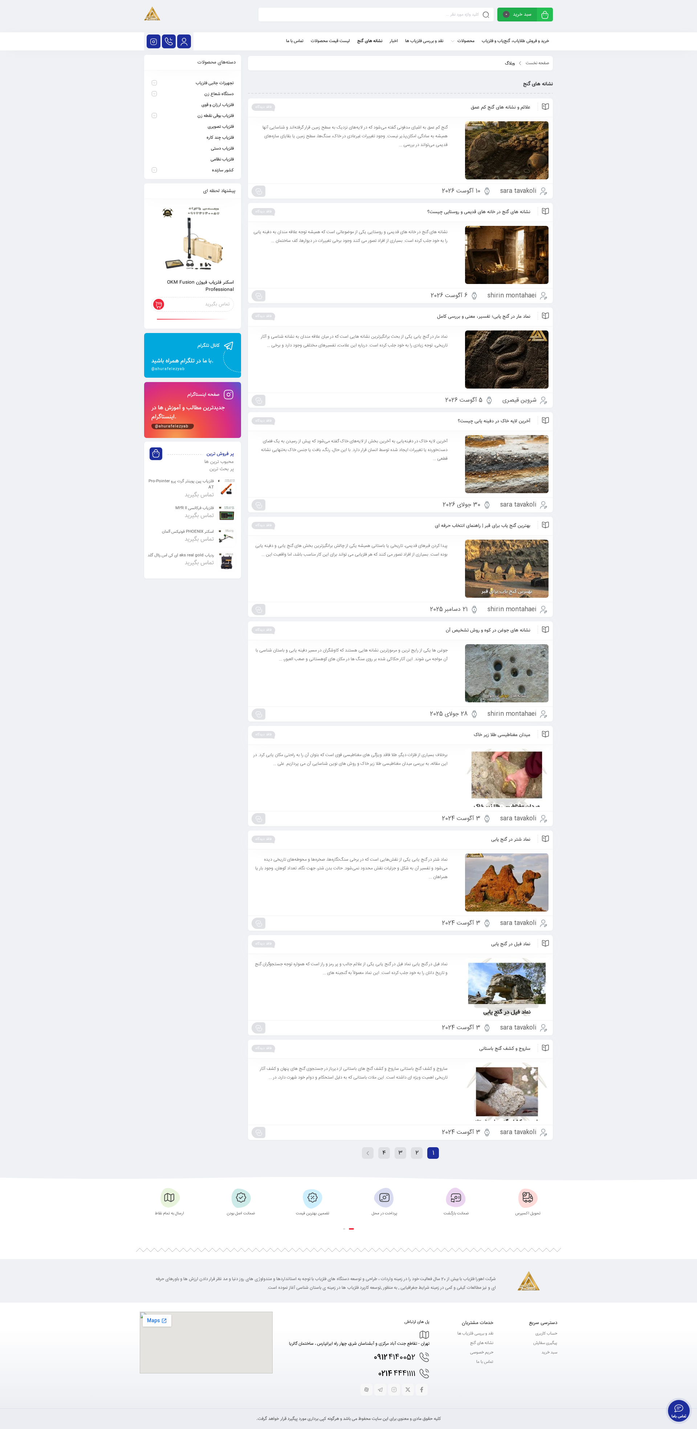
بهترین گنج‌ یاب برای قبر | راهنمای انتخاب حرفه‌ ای (482, 525)
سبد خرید (549, 1352)
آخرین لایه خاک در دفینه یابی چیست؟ (494, 421)
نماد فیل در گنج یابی (510, 944)
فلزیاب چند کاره (220, 137)
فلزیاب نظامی (222, 159)
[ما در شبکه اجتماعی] (153, 41)
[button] (351, 1229)
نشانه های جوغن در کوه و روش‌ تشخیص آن (488, 630)
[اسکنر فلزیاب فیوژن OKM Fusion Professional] (192, 239)
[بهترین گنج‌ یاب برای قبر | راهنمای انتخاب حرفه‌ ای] (502, 569)
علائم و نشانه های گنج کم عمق (500, 107)
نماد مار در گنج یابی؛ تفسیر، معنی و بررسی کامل (483, 316)
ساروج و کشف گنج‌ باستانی (504, 1048)
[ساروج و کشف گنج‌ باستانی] (502, 1092)
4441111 (396, 1374)
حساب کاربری (546, 1334)
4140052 (394, 1358)
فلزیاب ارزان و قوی (217, 105)
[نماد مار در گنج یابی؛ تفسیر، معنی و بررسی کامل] (502, 359)
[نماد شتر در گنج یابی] (502, 882)
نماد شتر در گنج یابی (510, 839)
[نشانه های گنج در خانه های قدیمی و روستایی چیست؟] (502, 255)
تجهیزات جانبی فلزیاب (215, 83)
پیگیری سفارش (545, 1343)
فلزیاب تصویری (221, 126)
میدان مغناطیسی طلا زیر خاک (502, 735)
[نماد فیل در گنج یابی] (502, 987)
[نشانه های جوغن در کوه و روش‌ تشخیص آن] (502, 673)
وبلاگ (510, 63)
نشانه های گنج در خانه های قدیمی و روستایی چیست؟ (478, 212)
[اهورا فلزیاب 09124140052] (152, 16)
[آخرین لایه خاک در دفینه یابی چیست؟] (502, 464)
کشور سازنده (223, 170)
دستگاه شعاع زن (219, 94)
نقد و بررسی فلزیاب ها (475, 1334)
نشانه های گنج (481, 1343)
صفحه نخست (537, 63)
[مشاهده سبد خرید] (545, 15)
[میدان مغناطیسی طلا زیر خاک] (502, 778)
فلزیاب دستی (222, 148)
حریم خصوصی (481, 1352)
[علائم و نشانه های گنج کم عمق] (502, 150)
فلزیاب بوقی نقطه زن (215, 116)
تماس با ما (484, 1362)
